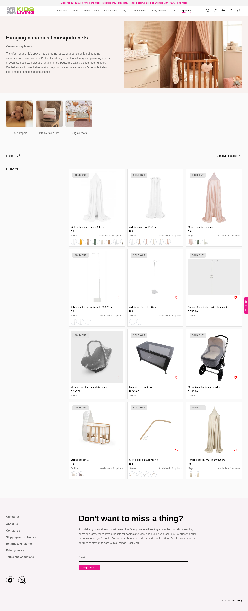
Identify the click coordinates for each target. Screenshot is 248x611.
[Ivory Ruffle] (153, 242)
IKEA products (119, 2)
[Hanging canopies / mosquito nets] (20, 10)
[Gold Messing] (139, 322)
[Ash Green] (95, 242)
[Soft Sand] (191, 474)
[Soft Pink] (191, 242)
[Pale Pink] (146, 242)
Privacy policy (15, 550)
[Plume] (205, 242)
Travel (75, 10)
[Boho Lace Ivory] (116, 242)
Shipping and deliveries (21, 537)
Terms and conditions (20, 557)
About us (12, 524)
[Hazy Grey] (146, 474)
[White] (74, 242)
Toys (124, 10)
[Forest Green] (198, 242)
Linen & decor (91, 10)
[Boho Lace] (161, 242)
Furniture (62, 10)
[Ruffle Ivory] (102, 242)
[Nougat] (88, 242)
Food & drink (139, 10)
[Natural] (132, 474)
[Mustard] (81, 242)
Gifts (173, 10)
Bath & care (110, 10)
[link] (19, 117)
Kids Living (236, 600)
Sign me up (89, 567)
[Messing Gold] (88, 322)
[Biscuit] (109, 242)
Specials (186, 10)
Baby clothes (159, 10)
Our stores (13, 516)
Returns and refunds (19, 543)
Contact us (13, 530)
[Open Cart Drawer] (239, 10)
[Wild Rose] (168, 242)
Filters (9, 155)
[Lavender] (81, 474)
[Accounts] (231, 10)
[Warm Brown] (153, 474)
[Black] (81, 322)
